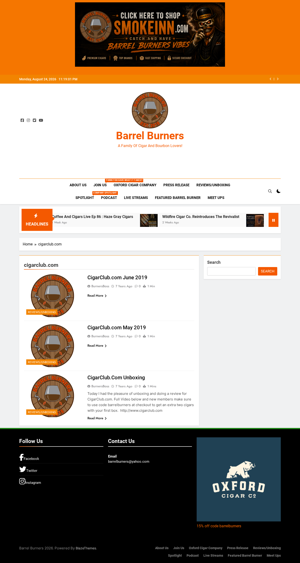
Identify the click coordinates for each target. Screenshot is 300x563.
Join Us (102, 183)
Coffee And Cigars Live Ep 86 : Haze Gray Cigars (78, 216)
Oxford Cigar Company (135, 185)
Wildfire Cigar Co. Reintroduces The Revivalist (186, 216)
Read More (95, 295)
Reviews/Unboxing (213, 185)
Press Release (176, 185)
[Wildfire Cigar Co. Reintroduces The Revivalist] (134, 220)
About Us (78, 185)
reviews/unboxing (42, 312)
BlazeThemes (86, 548)
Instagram (33, 483)
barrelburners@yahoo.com (128, 461)
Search (214, 262)
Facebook (31, 459)
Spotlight (86, 196)
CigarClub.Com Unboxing (116, 378)
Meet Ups (216, 198)
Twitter (31, 471)
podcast (109, 198)
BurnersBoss (100, 286)
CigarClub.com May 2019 (116, 327)
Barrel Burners (150, 135)
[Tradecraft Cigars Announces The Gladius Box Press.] (240, 220)
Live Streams (136, 198)
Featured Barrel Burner (178, 198)
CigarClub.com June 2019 (117, 277)
